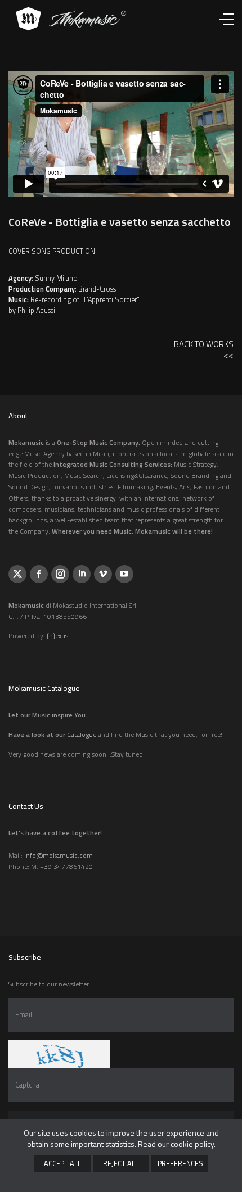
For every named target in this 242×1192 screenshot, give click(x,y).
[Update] (59, 1054)
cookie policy (192, 1144)
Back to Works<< (204, 350)
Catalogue (81, 734)
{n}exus (57, 635)
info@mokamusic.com (58, 855)
